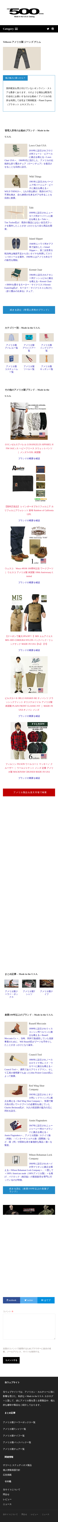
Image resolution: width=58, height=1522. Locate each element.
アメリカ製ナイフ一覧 (14, 1436)
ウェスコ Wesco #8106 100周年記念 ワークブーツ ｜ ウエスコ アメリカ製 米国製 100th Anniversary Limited (29, 572)
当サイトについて (11, 1489)
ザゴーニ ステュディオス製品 (17, 1465)
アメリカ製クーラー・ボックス (11, 994)
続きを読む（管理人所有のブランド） (30, 310)
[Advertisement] (29, 849)
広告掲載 (7, 1475)
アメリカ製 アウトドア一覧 (29, 348)
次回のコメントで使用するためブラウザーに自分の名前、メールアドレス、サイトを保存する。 (27, 1350)
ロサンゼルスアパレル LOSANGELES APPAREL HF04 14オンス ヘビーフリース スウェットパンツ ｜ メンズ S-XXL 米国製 (29, 448)
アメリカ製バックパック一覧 (17, 1442)
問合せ (6, 1494)
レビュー (7, 1499)
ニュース (7, 1504)
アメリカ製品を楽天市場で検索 (30, 792)
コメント (8, 1311)
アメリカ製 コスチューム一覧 (11, 369)
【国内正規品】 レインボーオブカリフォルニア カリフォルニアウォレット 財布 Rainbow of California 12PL (29, 510)
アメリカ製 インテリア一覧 (46, 348)
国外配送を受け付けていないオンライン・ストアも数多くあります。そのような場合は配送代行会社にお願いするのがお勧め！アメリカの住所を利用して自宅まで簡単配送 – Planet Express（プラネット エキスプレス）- (29, 96)
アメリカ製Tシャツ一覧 (14, 1429)
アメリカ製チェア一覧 (14, 1449)
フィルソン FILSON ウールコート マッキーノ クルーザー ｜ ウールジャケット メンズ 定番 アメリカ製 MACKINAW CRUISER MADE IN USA (29, 768)
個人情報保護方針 (11, 1470)
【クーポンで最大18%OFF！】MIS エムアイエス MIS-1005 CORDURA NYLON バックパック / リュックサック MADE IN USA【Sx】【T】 (29, 640)
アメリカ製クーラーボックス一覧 (19, 1422)
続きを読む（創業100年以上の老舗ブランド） (29, 1190)
